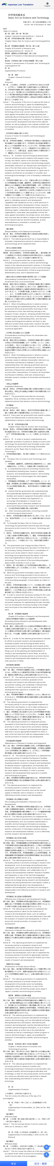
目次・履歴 (40, 1163)
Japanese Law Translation (17, 5)
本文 (13, 1163)
